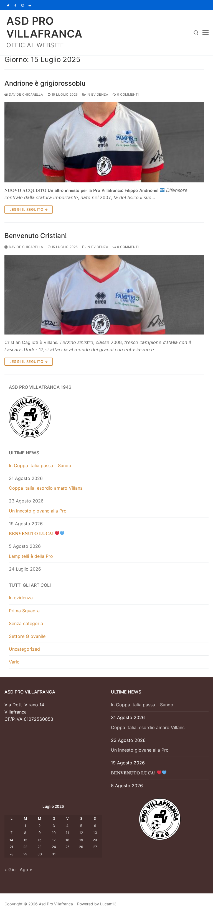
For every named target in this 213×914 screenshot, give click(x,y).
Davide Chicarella (25, 94)
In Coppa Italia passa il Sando (40, 465)
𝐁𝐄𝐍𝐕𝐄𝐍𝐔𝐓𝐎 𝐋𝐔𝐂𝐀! (32, 533)
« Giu (10, 869)
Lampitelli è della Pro (31, 556)
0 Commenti (127, 94)
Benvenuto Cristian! (35, 236)
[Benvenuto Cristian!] (104, 295)
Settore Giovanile (27, 636)
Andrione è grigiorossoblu (44, 83)
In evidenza (97, 94)
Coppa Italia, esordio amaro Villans (45, 488)
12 (81, 833)
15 (25, 840)
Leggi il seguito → (28, 209)
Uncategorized (24, 649)
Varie (14, 662)
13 (95, 833)
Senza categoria (26, 623)
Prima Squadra (24, 610)
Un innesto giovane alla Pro (38, 511)
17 (54, 840)
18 (67, 840)
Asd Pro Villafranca (44, 27)
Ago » (26, 869)
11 (67, 833)
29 (25, 854)
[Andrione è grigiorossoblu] (104, 142)
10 (54, 833)
